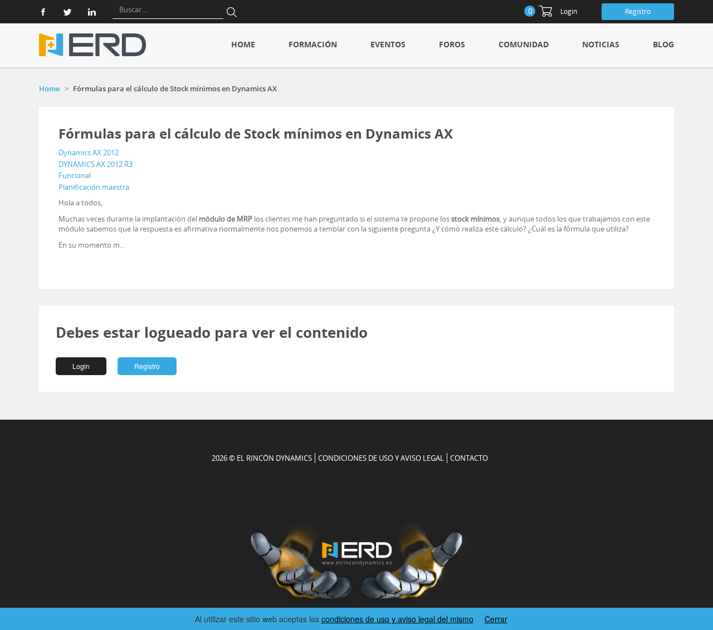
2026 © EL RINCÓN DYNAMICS (262, 458)
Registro (638, 11)
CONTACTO (469, 458)
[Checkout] (545, 11)
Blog (663, 44)
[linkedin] (92, 12)
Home (243, 44)
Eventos (388, 44)
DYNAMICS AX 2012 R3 (95, 164)
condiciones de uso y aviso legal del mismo (397, 618)
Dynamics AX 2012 (88, 152)
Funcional (74, 175)
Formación (313, 44)
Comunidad (524, 44)
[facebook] (43, 12)
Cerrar (496, 618)
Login (568, 11)
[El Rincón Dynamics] (92, 44)
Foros (452, 44)
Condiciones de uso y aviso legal (381, 458)
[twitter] (67, 12)
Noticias (600, 44)
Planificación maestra (93, 187)
